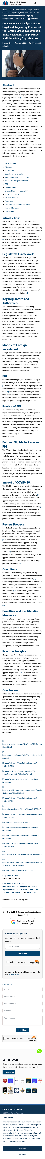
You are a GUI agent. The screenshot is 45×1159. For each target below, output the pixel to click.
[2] (17, 230)
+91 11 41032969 (13, 892)
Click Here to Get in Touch (13, 883)
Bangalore (24, 886)
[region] (22, 1136)
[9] (3, 540)
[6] (8, 392)
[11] (20, 564)
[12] (34, 579)
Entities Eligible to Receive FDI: (16, 191)
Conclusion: (9, 211)
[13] (14, 591)
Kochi (30, 890)
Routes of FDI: (10, 188)
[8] (40, 507)
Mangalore (17, 890)
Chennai (32, 886)
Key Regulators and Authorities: (17, 177)
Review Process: (11, 198)
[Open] (41, 2)
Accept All (22, 1148)
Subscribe (22, 953)
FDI (10, 10)
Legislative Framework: (14, 174)
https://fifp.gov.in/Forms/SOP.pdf (18, 822)
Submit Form (22, 1030)
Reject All (22, 1154)
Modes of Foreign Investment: (16, 181)
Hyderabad (7, 890)
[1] (21, 98)
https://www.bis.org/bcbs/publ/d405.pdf (21, 870)
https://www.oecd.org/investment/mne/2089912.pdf (22, 854)
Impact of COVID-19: (13, 194)
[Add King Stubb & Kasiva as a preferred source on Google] (22, 922)
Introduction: (10, 171)
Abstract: (8, 167)
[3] (3, 239)
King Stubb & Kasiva (10, 876)
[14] (3, 605)
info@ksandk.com (34, 892)
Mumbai (15, 886)
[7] (38, 495)
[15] (18, 628)
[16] (21, 673)
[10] (9, 552)
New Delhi (6, 886)
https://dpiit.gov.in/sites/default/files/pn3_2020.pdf (21, 809)
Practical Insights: (12, 208)
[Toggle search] (35, 3)
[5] (3, 386)
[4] (27, 293)
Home (4, 10)
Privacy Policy (13, 975)
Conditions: (9, 201)
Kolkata (37, 890)
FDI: (6, 184)
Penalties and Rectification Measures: (19, 205)
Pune (25, 890)
